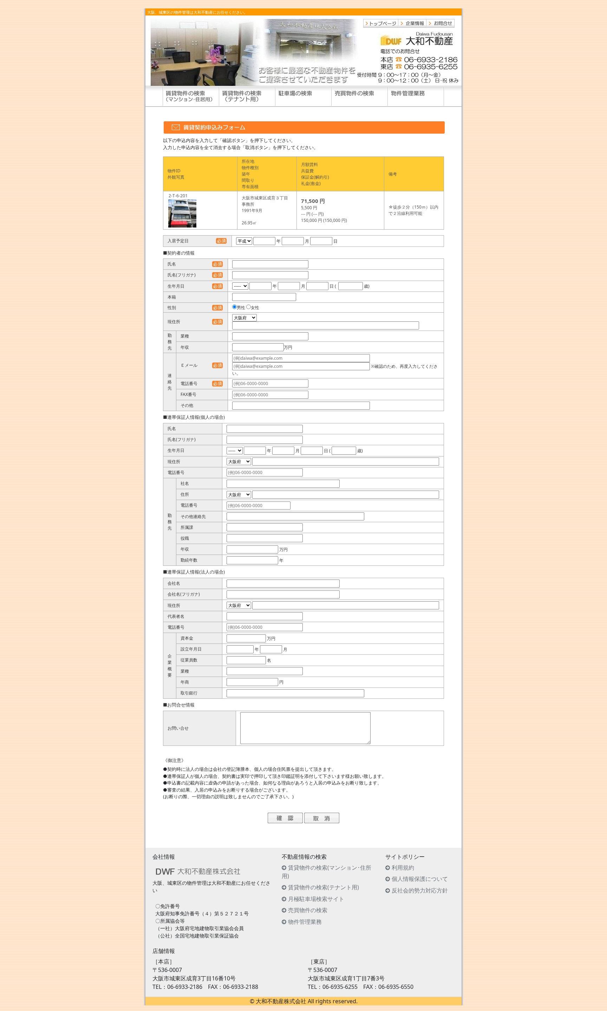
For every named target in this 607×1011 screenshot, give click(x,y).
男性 (241, 308)
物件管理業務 (416, 96)
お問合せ (440, 23)
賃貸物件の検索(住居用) (191, 96)
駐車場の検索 (303, 96)
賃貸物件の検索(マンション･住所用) (326, 872)
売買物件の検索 (360, 96)
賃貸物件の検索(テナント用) (247, 96)
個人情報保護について (420, 879)
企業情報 (412, 23)
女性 (255, 308)
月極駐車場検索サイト (316, 899)
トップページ (380, 23)
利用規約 (403, 867)
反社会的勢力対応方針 (420, 890)
